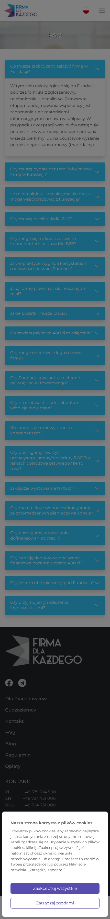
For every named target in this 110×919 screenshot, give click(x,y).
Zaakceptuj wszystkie (55, 888)
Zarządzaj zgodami (55, 903)
